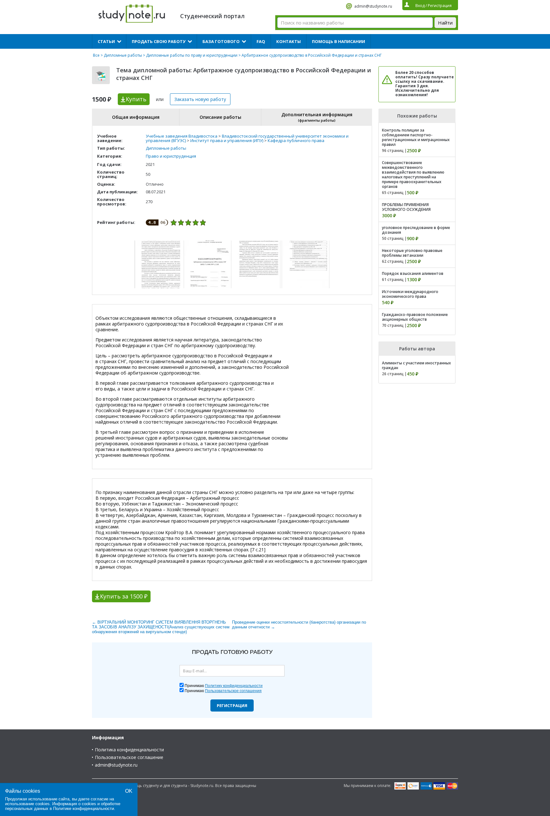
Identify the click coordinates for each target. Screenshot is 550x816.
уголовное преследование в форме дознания (416, 230)
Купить (136, 99)
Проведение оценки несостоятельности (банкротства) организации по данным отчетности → (299, 624)
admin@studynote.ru (373, 6)
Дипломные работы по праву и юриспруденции (191, 55)
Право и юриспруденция (171, 156)
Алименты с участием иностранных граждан (416, 365)
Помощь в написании (338, 41)
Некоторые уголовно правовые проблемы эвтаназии (412, 253)
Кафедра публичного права (296, 140)
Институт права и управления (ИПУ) (226, 140)
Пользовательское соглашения (233, 691)
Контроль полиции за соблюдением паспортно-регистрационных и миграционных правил (416, 137)
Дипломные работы (123, 55)
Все (96, 55)
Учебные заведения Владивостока (181, 136)
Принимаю (224, 686)
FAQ (261, 41)
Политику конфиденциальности (234, 686)
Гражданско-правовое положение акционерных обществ (415, 317)
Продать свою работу (159, 41)
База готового (221, 41)
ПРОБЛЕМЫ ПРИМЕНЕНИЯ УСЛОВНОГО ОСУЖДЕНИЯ (406, 207)
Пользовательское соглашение (129, 757)
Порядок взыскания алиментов (412, 273)
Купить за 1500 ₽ (123, 596)
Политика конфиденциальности (129, 750)
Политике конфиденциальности (83, 808)
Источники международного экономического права (410, 294)
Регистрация (232, 705)
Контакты (288, 41)
